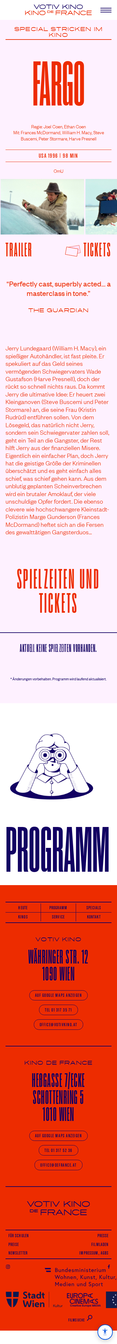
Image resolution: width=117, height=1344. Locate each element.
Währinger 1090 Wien (58, 965)
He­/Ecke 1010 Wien (58, 1097)
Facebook (109, 1266)
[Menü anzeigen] (103, 10)
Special (31, 29)
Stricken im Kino (76, 32)
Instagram (8, 1266)
